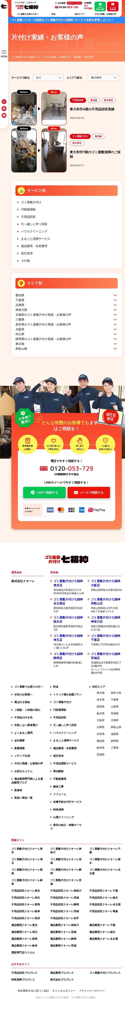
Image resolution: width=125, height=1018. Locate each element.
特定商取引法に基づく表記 (33, 991)
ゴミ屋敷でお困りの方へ (27, 14)
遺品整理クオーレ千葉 (102, 925)
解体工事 (58, 786)
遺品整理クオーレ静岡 (63, 938)
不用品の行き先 (23, 717)
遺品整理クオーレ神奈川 (64, 925)
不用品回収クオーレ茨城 (64, 897)
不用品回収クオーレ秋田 (25, 918)
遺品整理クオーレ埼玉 (24, 932)
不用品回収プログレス (24, 972)
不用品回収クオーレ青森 (103, 911)
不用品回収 (28, 216)
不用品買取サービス (65, 763)
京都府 (115, 720)
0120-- (70, 7)
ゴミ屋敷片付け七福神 (83, 997)
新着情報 (19, 748)
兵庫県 (19, 305)
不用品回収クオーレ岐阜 (25, 911)
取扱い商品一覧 (23, 797)
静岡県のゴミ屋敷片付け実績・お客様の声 (43, 339)
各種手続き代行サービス (67, 801)
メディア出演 (22, 755)
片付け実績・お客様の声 (105, 14)
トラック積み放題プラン (67, 694)
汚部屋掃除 (28, 209)
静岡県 (115, 741)
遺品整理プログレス (62, 972)
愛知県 (19, 295)
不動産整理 (59, 778)
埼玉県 (19, 334)
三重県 (19, 319)
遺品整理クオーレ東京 (24, 925)
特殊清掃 (58, 809)
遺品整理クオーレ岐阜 (24, 945)
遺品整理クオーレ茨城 (63, 932)
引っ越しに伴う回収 (34, 224)
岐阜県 (100, 747)
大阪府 (19, 329)
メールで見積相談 (113, 8)
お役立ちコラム (23, 771)
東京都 (19, 343)
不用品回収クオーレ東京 (25, 890)
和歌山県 (21, 348)
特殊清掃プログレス (23, 979)
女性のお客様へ (23, 694)
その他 (25, 260)
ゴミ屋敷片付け (31, 202)
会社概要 (62, 3)
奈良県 (100, 734)
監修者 (18, 790)
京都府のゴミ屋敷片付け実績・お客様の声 (43, 314)
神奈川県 (21, 309)
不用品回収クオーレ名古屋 (105, 904)
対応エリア (79, 14)
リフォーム (59, 794)
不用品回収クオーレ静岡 (64, 904)
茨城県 (115, 713)
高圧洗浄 (27, 253)
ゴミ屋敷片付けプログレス (105, 972)
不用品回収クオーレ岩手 (64, 918)
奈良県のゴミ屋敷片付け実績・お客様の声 (43, 324)
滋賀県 (115, 734)
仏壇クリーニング (63, 817)
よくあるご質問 (23, 732)
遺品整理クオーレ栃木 (102, 932)
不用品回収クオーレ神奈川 (66, 890)
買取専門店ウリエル (23, 952)
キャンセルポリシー (64, 991)
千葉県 (19, 300)
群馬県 (100, 706)
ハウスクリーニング (34, 231)
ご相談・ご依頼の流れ (27, 709)
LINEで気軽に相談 (100, 8)
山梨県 (115, 706)
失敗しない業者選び (26, 725)
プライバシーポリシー (92, 991)
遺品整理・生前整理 (34, 246)
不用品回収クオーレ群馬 (25, 904)
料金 (54, 14)
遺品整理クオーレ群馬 (24, 938)
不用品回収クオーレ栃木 (103, 897)
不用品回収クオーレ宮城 (64, 911)
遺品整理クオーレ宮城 (63, 945)
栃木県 (100, 713)
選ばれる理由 (22, 702)
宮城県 (100, 754)
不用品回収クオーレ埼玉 (25, 897)
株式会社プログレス (62, 979)
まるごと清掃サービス (35, 238)
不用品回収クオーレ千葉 (103, 890)
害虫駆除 (58, 771)
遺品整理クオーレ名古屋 (103, 938)
